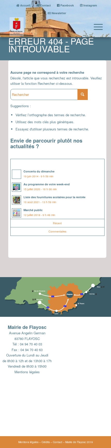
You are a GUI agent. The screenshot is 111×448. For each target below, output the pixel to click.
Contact (45, 5)
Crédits (46, 442)
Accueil (24, 5)
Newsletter (58, 13)
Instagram (90, 5)
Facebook (67, 5)
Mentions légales (27, 371)
